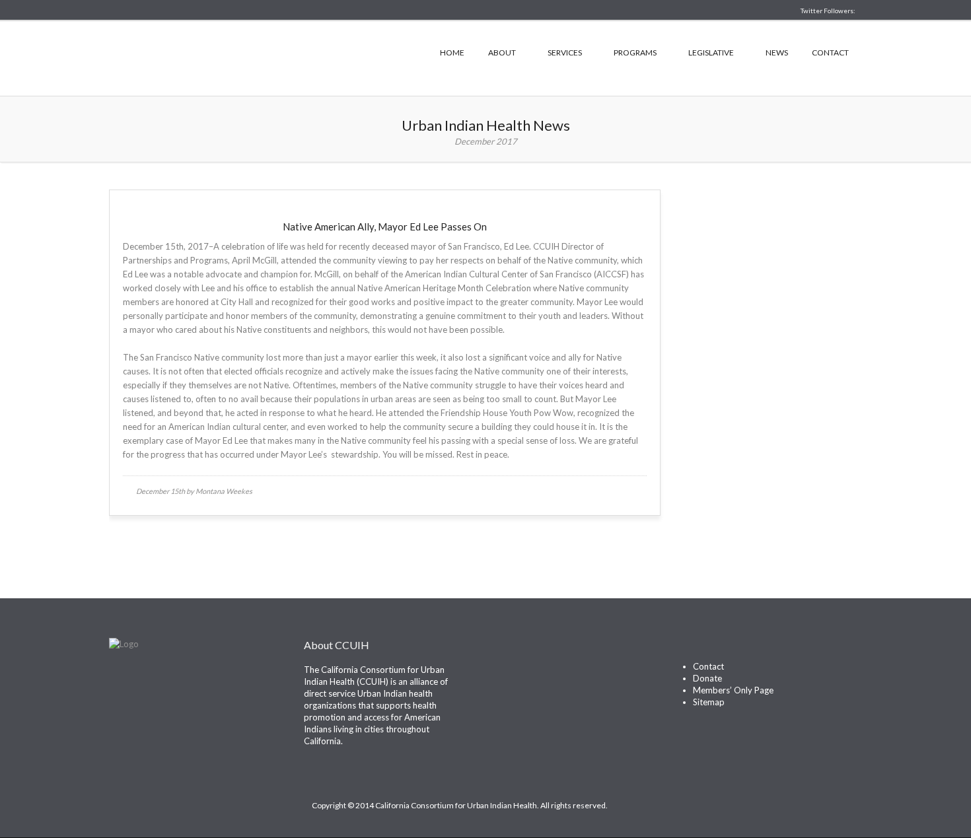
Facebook (528, 675)
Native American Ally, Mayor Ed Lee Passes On (385, 226)
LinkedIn (552, 675)
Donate (707, 678)
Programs (635, 52)
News (777, 52)
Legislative (711, 52)
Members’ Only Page (733, 690)
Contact (830, 52)
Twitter (504, 675)
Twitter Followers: (828, 11)
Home (452, 52)
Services (565, 52)
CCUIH (241, 56)
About (502, 52)
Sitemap (709, 702)
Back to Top (813, 804)
